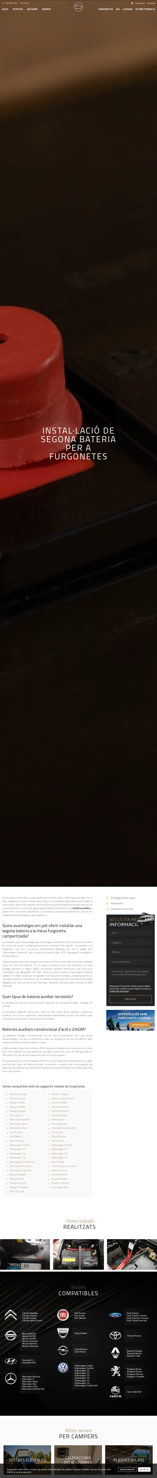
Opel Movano (17, 1140)
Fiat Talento (16, 1136)
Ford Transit (57, 1161)
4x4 (118, 9)
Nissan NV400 (17, 1106)
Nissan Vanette (18, 1110)
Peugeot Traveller (19, 1187)
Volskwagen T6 (59, 1157)
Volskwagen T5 (17, 1157)
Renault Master (59, 1174)
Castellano (140, 3)
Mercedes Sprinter (20, 1119)
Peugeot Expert (18, 1182)
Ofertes (18, 9)
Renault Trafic (17, 1178)
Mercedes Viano (18, 1123)
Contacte (24, 3)
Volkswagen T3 (17, 1153)
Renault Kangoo (18, 1174)
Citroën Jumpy (17, 1098)
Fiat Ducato (16, 1132)
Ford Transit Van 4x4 (20, 1170)
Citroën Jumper (59, 1094)
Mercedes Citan (18, 1127)
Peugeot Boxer (59, 1178)
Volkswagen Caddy (19, 1144)
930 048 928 (11, 3)
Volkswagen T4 (59, 1153)
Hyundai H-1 (16, 1115)
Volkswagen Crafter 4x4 (22, 1161)
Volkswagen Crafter (61, 1144)
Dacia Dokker (58, 1136)
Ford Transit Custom (20, 1165)
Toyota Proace (59, 1170)
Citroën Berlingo (18, 1094)
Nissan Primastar (60, 1110)
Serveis (46, 9)
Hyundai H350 (59, 1115)
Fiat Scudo (57, 1132)
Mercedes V (58, 1119)
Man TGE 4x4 (17, 1191)
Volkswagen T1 (17, 1149)
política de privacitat (119, 991)
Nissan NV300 (59, 1102)
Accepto (144, 1469)
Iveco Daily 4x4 (59, 1187)
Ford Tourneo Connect (63, 1165)
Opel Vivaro (57, 1140)
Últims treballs (145, 9)
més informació (127, 1469)
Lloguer (128, 9)
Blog (5, 9)
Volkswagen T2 (59, 1149)
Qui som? (32, 9)
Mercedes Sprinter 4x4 (63, 1127)
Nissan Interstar (60, 1106)
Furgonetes (105, 9)
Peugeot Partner (60, 1182)
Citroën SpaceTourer (62, 1098)
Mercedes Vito (59, 1123)
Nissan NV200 (17, 1102)
